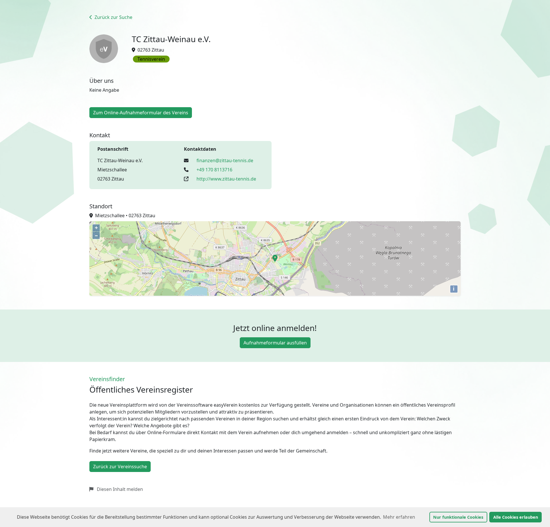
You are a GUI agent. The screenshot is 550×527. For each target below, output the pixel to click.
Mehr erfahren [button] (399, 517)
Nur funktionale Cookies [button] (458, 517)
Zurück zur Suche (112, 17)
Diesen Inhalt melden (119, 489)
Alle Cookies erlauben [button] (515, 517)
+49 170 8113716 (214, 169)
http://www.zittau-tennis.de (226, 179)
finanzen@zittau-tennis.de (225, 160)
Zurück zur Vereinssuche (120, 466)
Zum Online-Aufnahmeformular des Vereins (140, 112)
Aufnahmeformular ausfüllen (275, 343)
